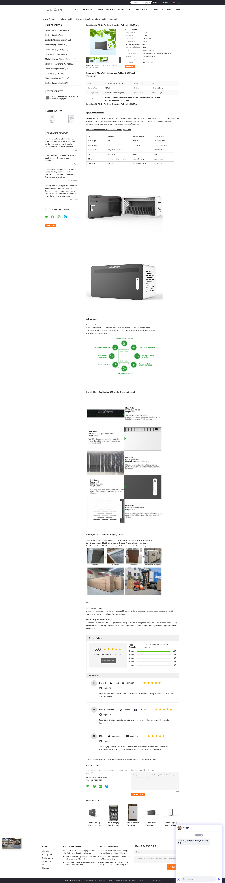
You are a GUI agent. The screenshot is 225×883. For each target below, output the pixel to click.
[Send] (219, 879)
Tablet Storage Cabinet (55, 69)
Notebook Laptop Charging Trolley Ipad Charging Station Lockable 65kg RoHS (114, 863)
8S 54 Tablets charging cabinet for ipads (125, 759)
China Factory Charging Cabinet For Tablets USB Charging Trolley (94, 824)
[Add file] (178, 879)
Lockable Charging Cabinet (56, 40)
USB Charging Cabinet (54, 54)
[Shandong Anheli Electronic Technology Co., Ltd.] (54, 10)
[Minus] (219, 827)
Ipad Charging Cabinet (66, 19)
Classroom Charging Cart (55, 78)
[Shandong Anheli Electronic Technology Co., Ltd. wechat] (60, 217)
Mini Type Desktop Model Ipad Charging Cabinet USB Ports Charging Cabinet (152, 824)
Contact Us (157, 9)
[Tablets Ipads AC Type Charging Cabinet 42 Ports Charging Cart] (133, 812)
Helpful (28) (107, 715)
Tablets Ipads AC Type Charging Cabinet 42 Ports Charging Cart (132, 824)
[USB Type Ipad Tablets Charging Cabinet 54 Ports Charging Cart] (47, 97)
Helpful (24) (107, 688)
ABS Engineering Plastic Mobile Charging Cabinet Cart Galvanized (79, 863)
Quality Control (141, 9)
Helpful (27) (107, 741)
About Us (110, 9)
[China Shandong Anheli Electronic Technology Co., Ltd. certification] (52, 119)
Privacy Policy (69, 880)
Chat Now (165, 3)
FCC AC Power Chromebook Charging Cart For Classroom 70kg (115, 858)
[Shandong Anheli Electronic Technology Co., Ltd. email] (48, 217)
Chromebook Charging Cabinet (57, 64)
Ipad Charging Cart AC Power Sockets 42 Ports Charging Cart (114, 824)
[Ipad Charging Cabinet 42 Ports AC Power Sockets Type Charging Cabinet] (171, 812)
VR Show (99, 9)
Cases (177, 9)
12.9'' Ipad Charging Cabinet (147, 759)
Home (77, 9)
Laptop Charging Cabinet (55, 35)
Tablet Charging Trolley (54, 49)
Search (154, 3)
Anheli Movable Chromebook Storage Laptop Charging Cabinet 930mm (114, 852)
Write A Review (108, 661)
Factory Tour (124, 9)
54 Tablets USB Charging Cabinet (100, 759)
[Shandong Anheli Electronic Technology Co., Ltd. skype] (67, 217)
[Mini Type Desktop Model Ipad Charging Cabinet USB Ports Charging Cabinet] (152, 812)
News (169, 9)
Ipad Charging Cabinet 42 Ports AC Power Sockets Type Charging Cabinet (171, 824)
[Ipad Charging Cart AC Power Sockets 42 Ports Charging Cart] (113, 812)
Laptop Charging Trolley (55, 83)
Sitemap (45, 868)
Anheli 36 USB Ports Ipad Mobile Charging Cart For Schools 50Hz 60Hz (80, 858)
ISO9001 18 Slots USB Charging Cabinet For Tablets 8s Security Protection (79, 852)
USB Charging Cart (52, 73)
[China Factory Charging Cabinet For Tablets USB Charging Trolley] (94, 812)
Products (87, 9)
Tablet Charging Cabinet (55, 30)
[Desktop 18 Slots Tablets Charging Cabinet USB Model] (102, 42)
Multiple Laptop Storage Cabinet (58, 59)
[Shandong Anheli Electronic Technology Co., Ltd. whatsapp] (54, 217)
